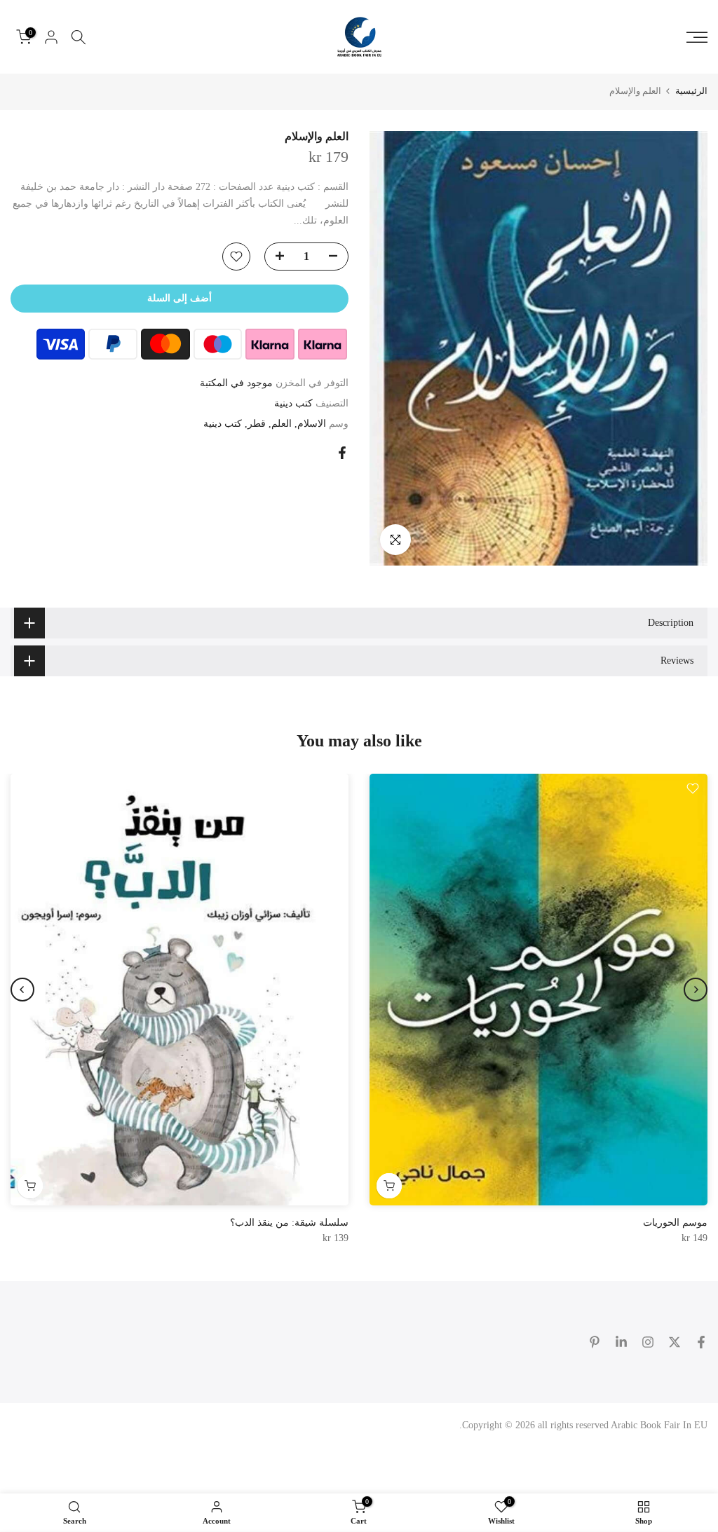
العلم (281, 423)
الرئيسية (691, 90)
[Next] (22, 989)
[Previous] (695, 989)
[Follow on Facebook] (701, 1342)
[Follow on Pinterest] (594, 1342)
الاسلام (311, 423)
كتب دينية (293, 403)
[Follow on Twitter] (674, 1342)
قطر (257, 423)
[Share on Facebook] (342, 452)
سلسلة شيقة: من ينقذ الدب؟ (289, 1222)
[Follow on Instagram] (648, 1342)
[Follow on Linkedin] (621, 1342)
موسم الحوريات (675, 1222)
